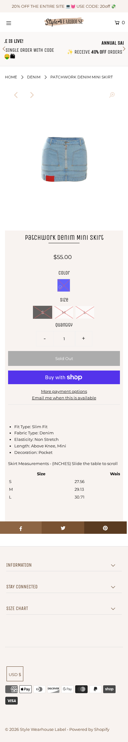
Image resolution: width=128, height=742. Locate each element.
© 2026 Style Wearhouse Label (35, 729)
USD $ (15, 674)
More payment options (64, 391)
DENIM (33, 77)
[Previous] (16, 95)
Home (11, 77)
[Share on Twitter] (63, 527)
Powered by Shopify (89, 729)
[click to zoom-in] (112, 95)
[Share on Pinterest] (105, 527)
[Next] (31, 95)
